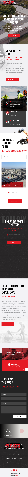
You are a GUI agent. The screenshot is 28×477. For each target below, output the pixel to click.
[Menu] (23, 4)
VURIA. (16, 475)
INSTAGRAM (12, 242)
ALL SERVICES (11, 79)
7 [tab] (16, 192)
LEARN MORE (6, 324)
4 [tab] (12, 192)
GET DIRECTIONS (8, 435)
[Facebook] (11, 470)
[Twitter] (16, 470)
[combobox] (14, 157)
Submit (19, 416)
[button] (21, 431)
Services (8, 458)
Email (4, 399)
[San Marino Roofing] (9, 3)
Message (5, 407)
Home (8, 454)
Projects (20, 454)
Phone (4, 403)
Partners (14, 458)
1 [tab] (8, 192)
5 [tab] (13, 192)
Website (12, 475)
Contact (20, 458)
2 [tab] (9, 192)
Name (4, 394)
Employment (9, 462)
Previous (23, 369)
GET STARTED (13, 35)
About (14, 454)
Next (26, 369)
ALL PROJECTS (14, 201)
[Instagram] (14, 470)
